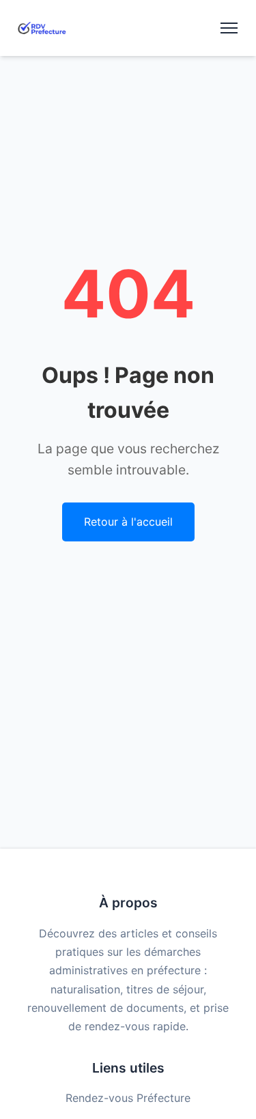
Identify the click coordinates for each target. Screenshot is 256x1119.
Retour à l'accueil (128, 521)
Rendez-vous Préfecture (128, 1098)
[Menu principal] (229, 28)
